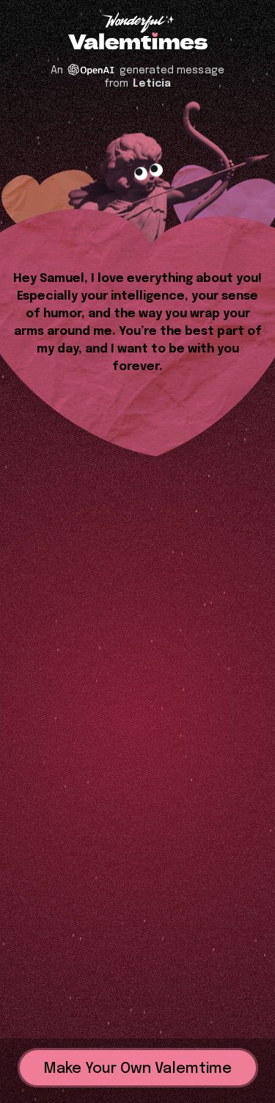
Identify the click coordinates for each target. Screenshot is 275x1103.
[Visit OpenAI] (90, 70)
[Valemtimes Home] (138, 42)
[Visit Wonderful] (138, 24)
